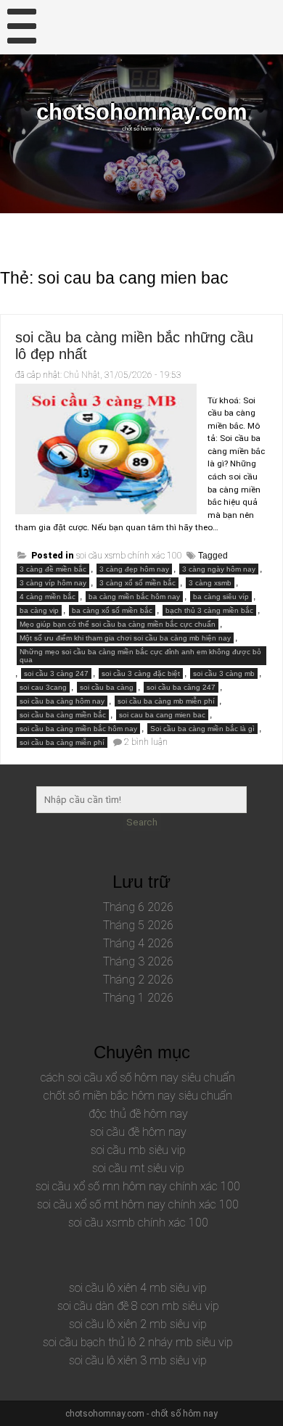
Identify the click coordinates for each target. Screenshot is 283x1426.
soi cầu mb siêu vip (138, 1150)
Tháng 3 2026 (138, 961)
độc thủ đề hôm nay (138, 1114)
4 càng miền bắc (47, 597)
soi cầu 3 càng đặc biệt (141, 673)
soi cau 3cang (43, 687)
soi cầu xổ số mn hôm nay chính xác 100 (138, 1186)
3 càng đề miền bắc (53, 569)
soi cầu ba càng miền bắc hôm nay (78, 729)
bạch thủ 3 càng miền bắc (209, 610)
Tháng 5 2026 (138, 925)
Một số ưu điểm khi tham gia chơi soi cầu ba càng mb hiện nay (125, 638)
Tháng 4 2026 (138, 943)
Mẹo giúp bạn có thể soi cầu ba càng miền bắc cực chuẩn (118, 624)
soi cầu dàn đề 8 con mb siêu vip (138, 1306)
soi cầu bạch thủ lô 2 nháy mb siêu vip (138, 1342)
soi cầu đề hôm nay (138, 1132)
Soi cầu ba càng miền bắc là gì (202, 729)
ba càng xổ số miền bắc (112, 610)
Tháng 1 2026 (138, 998)
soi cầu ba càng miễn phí (62, 742)
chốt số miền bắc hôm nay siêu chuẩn (138, 1096)
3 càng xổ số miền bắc (137, 583)
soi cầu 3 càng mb (224, 673)
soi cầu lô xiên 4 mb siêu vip (138, 1288)
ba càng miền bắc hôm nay (134, 597)
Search (141, 822)
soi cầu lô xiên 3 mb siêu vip (138, 1360)
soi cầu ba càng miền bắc (63, 715)
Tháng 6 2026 (138, 907)
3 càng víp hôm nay (53, 583)
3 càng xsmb (210, 583)
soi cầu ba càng (107, 687)
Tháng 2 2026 (138, 979)
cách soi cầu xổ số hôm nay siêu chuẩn (138, 1077)
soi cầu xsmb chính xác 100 (129, 556)
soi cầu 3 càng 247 (56, 673)
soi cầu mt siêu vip (138, 1168)
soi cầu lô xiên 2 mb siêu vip (138, 1324)
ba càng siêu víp (221, 597)
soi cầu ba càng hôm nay (62, 701)
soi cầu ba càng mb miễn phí (166, 701)
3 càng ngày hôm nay (218, 569)
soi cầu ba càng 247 (181, 687)
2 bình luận (146, 742)
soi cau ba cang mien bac (162, 715)
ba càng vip (39, 610)
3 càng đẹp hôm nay (134, 569)
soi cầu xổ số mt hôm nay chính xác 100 (138, 1204)
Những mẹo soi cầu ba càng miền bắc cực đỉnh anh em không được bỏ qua (140, 656)
